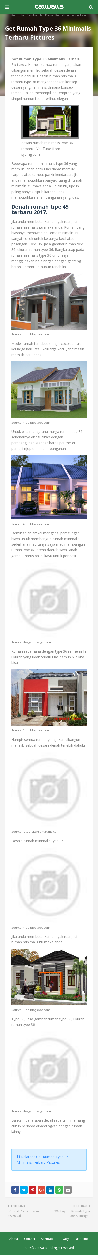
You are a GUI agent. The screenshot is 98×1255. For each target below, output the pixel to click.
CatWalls (41, 1248)
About (13, 1239)
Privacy (64, 1239)
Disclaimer (82, 1239)
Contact (29, 1239)
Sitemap (47, 1239)
